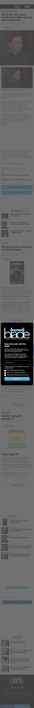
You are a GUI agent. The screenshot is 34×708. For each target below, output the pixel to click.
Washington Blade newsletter (16, 370)
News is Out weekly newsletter (16, 372)
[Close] (31, 325)
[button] (17, 371)
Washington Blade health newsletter (18, 375)
